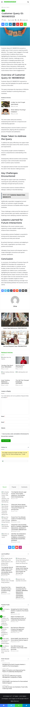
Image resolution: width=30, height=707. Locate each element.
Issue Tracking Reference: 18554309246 (5, 382)
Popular (14, 487)
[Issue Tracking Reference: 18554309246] (7, 375)
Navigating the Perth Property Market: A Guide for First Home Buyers (19, 610)
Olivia (5, 20)
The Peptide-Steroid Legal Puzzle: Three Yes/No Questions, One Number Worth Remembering (7, 571)
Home (4, 7)
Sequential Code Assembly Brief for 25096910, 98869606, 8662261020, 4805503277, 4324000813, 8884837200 (22, 592)
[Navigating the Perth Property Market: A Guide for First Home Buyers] (5, 611)
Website (3, 428)
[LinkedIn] (8, 290)
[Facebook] (2, 290)
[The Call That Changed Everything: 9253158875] (22, 375)
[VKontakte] (20, 290)
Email (3, 422)
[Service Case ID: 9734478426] (22, 360)
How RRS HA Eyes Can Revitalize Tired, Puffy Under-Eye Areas (19, 647)
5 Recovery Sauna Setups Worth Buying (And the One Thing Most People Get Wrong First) (22, 570)
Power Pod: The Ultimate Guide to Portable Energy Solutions (18, 518)
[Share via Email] (23, 290)
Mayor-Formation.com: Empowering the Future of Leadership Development (18, 618)
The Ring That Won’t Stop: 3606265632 (7, 366)
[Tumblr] (11, 290)
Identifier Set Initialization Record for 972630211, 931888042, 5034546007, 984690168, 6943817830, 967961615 (18, 537)
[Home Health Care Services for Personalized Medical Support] (5, 641)
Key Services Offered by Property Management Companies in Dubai (17, 629)
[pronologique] (10, 2)
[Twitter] (5, 290)
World (8, 7)
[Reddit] (17, 290)
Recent (5, 487)
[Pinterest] (14, 290)
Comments (24, 487)
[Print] (26, 290)
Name (3, 416)
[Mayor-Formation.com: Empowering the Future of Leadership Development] (5, 621)
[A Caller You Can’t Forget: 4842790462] (5, 104)
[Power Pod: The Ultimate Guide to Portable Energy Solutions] (6, 519)
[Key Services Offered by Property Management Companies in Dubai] (5, 632)
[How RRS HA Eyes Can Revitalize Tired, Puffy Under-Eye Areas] (5, 649)
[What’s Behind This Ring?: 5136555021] (5, 112)
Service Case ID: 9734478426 (20, 366)
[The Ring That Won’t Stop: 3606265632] (7, 360)
